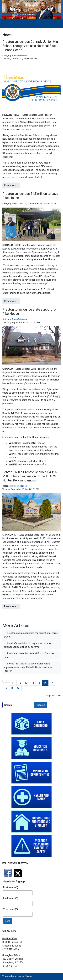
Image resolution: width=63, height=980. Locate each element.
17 (51, 682)
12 (19, 682)
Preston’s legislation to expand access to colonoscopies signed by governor (27, 645)
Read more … (11, 185)
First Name (10, 887)
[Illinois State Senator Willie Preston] (31, 9)
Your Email (10, 909)
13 (26, 682)
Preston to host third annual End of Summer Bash (29, 655)
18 (5, 688)
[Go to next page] (23, 687)
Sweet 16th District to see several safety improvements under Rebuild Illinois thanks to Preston (28, 667)
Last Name (10, 898)
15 (38, 682)
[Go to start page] (4, 681)
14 (32, 682)
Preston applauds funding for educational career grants (31, 635)
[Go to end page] (27, 687)
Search (41, 705)
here (48, 437)
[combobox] (18, 705)
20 (18, 688)
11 (13, 682)
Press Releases (19, 55)
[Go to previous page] (8, 681)
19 (12, 688)
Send (7, 921)
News (14, 203)
